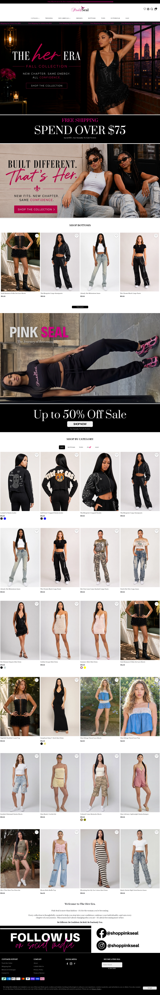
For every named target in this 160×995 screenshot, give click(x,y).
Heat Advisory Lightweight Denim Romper (134, 814)
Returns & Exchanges (9, 970)
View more (80, 307)
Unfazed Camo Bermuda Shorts (90, 814)
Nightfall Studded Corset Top (10, 738)
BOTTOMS (71, 447)
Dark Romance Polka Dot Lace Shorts (132, 662)
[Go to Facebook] (67, 964)
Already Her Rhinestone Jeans (11, 293)
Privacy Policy (38, 970)
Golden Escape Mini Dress (49, 662)
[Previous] (5, 261)
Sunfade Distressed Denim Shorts (11, 814)
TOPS (81, 447)
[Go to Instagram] (71, 964)
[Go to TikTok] (74, 964)
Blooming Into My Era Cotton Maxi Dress (94, 890)
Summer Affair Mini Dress (88, 662)
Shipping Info (6, 966)
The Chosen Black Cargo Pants (51, 293)
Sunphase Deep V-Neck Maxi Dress (51, 738)
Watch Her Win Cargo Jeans (129, 293)
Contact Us (5, 973)
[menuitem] (35, 18)
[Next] (35, 261)
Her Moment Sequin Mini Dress (10, 662)
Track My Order (7, 963)
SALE (97, 447)
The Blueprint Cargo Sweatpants (131, 513)
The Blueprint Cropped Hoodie (90, 513)
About (36, 963)
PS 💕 (89, 447)
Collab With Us (39, 966)
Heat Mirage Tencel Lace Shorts (90, 738)
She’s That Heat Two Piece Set (10, 890)
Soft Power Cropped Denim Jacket (51, 513)
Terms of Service (39, 973)
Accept (150, 988)
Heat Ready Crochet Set (48, 814)
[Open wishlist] (144, 9)
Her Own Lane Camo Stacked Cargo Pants (94, 293)
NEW (62, 447)
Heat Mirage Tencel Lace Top (130, 738)
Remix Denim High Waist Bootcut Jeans (133, 890)
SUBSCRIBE (112, 968)
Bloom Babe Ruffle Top (48, 890)
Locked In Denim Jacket (8, 513)
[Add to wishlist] (37, 236)
